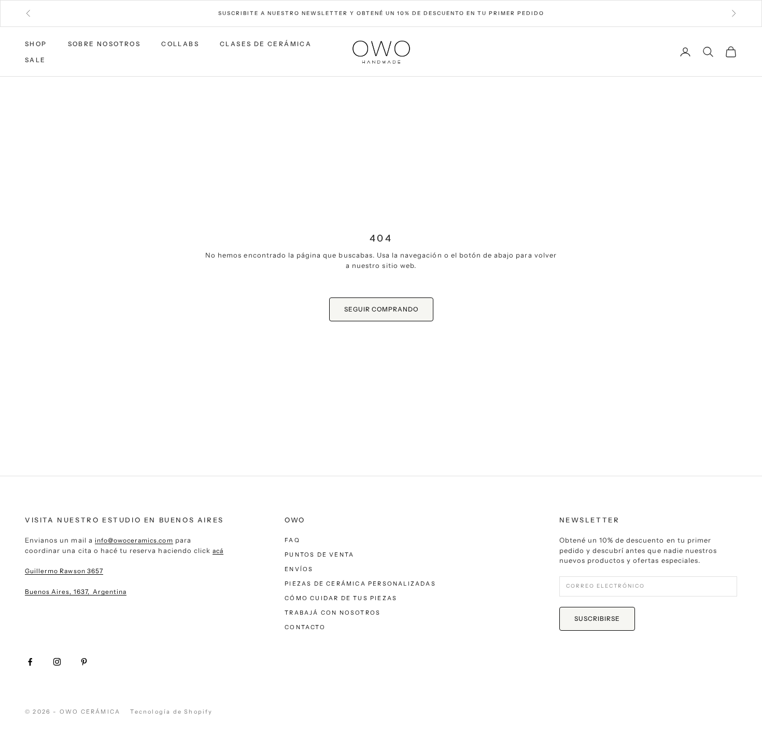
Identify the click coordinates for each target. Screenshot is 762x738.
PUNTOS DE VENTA (319, 554)
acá (218, 551)
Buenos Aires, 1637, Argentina (75, 591)
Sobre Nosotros (104, 44)
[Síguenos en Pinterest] (84, 661)
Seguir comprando (381, 309)
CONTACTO (305, 627)
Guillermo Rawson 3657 (64, 571)
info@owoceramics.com (134, 540)
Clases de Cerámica (266, 44)
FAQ (292, 540)
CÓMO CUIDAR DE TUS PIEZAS (341, 598)
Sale (35, 60)
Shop (36, 44)
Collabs (180, 44)
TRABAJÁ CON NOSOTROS (332, 612)
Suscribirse (597, 618)
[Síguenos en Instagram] (57, 661)
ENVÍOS (299, 569)
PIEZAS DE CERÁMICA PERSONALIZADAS (360, 583)
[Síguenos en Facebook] (30, 661)
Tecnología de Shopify (171, 711)
